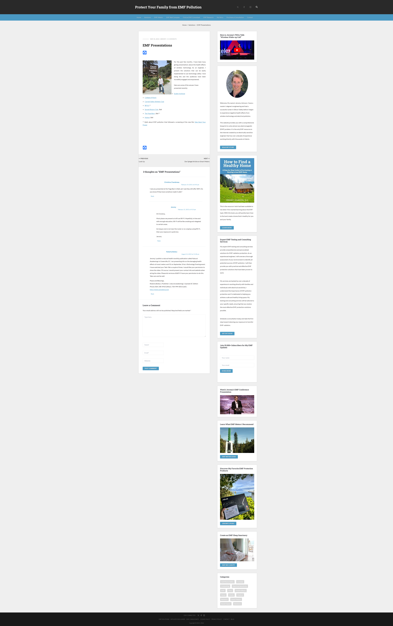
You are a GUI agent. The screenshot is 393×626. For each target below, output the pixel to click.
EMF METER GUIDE (229, 457)
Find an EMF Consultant (191, 17)
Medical (240, 595)
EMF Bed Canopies (173, 17)
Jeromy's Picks (228, 523)
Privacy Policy (216, 619)
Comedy (240, 582)
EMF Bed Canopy (228, 565)
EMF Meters (158, 17)
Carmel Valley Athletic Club (154, 102)
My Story (220, 17)
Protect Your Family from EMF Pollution (168, 7)
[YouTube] (250, 7)
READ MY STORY (228, 147)
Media (231, 595)
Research (224, 599)
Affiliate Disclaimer (178, 619)
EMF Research (208, 17)
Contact (250, 17)
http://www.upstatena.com (159, 290)
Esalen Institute (179, 94)
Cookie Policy (205, 619)
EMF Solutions (164, 619)
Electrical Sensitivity (240, 586)
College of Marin (150, 98)
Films (230, 590)
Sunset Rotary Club (151, 109)
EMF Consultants (192, 619)
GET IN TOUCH (227, 333)
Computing (225, 586)
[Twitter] (238, 7)
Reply (152, 196)
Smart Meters (236, 599)
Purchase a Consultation (235, 17)
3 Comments (172, 39)
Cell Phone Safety (227, 582)
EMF (223, 590)
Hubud (147, 117)
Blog (232, 619)
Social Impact (225, 604)
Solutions (147, 17)
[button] (257, 7)
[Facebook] (244, 7)
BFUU (147, 105)
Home (139, 17)
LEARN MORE (227, 228)
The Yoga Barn (150, 113)
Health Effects (241, 590)
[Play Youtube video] (237, 50)
